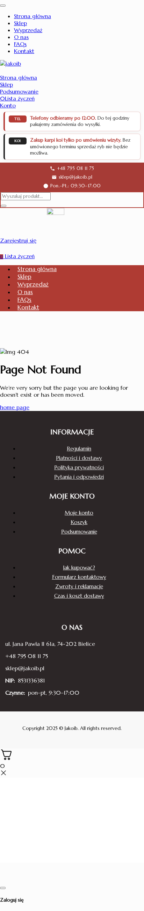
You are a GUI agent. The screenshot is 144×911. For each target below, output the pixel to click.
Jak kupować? (79, 567)
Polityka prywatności (79, 467)
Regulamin (79, 448)
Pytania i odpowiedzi (79, 476)
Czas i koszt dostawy (79, 595)
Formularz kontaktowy (79, 577)
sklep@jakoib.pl (24, 668)
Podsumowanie (79, 531)
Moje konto (79, 512)
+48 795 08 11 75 (26, 655)
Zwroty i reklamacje (79, 586)
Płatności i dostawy (79, 458)
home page (14, 407)
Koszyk (79, 522)
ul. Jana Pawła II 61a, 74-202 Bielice (50, 643)
